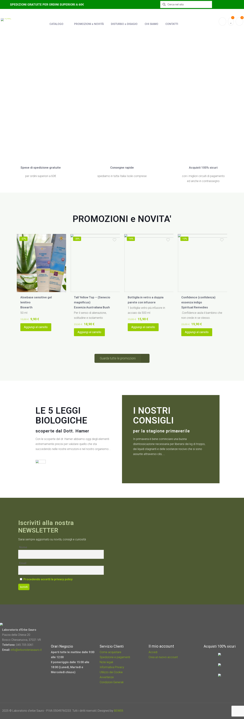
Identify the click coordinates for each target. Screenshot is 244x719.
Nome (23, 547)
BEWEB (118, 710)
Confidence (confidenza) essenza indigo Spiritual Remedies (198, 302)
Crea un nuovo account (163, 657)
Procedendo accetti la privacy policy (48, 579)
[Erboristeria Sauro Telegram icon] (230, 710)
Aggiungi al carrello (36, 327)
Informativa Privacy (112, 667)
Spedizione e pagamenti (115, 657)
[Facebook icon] (221, 710)
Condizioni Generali (111, 682)
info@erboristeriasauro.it (26, 650)
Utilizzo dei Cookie (111, 672)
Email (22, 563)
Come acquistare (110, 652)
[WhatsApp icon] (216, 710)
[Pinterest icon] (226, 710)
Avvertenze (107, 677)
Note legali (106, 662)
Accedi (153, 652)
